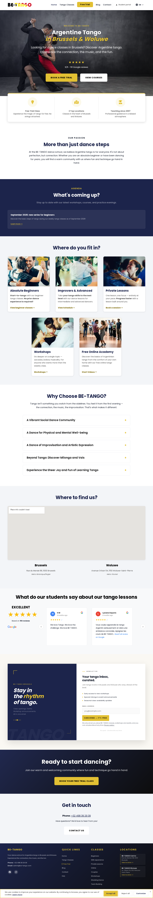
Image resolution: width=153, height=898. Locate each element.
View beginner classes (21, 307)
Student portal (124, 5)
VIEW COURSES (93, 77)
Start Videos (88, 372)
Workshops (40, 372)
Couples (94, 872)
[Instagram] (16, 872)
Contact (107, 4)
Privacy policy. (109, 725)
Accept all (110, 893)
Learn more (17, 894)
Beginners (95, 856)
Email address (88, 706)
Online (93, 868)
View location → (127, 862)
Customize (141, 893)
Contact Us (76, 830)
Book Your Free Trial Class (76, 781)
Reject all (126, 893)
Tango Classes (67, 4)
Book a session (113, 307)
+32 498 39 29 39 (81, 815)
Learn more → (16, 224)
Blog (98, 4)
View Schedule (65, 307)
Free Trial (85, 4)
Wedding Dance (97, 880)
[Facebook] (10, 872)
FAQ (63, 876)
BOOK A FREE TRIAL (61, 77)
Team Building (96, 884)
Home (54, 4)
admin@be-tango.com (22, 866)
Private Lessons (97, 864)
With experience (97, 860)
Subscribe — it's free (95, 718)
